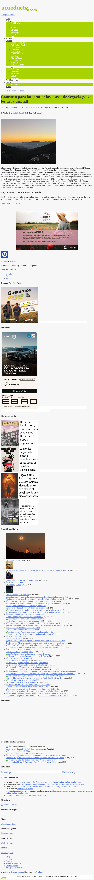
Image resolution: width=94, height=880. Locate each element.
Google (9, 274)
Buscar (8, 82)
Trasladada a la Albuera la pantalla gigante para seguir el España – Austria (34, 643)
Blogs (8, 857)
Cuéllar (13, 76)
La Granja (15, 71)
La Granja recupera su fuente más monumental (24, 621)
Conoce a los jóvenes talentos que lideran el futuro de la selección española (35, 758)
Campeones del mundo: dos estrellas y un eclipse (25, 608)
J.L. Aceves (15, 47)
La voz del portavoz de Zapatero (18, 660)
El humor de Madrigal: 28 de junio (19, 652)
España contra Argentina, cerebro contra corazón (24, 617)
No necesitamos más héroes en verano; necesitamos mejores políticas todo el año (37, 570)
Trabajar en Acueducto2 (15, 868)
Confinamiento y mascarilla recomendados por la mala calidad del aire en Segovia (37, 599)
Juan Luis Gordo (17, 65)
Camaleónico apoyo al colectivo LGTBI (21, 682)
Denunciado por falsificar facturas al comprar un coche (27, 687)
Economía (15, 32)
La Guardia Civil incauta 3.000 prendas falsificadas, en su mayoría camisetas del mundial (40, 674)
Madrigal (14, 63)
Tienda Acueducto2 (13, 863)
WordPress (39, 872)
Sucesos (9, 38)
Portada (9, 859)
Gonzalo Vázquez (18, 43)
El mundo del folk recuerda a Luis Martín (22, 630)
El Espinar (15, 69)
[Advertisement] (47, 721)
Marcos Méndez (17, 54)
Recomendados (17, 84)
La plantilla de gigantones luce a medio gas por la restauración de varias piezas (36, 695)
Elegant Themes (17, 872)
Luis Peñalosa (16, 60)
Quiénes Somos (12, 866)
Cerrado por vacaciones (15, 638)
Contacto (9, 861)
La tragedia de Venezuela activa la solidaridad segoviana (27, 669)
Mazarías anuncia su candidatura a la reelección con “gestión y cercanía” (34, 612)
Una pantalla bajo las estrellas (17, 595)
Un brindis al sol (12, 560)
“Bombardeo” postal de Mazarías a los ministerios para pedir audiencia (33, 647)
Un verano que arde (13, 585)
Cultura (14, 25)
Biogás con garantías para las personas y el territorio (26, 665)
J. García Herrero (17, 49)
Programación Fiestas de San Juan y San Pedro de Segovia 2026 (31, 762)
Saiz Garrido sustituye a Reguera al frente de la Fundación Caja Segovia (34, 678)
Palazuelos (15, 73)
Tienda (8, 87)
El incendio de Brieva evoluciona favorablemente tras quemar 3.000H (33, 603)
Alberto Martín (16, 58)
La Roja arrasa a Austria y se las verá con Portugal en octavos (29, 634)
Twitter (8, 278)
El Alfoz (14, 27)
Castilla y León (17, 23)
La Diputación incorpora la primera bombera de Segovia (27, 656)
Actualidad (11, 107)
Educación (15, 34)
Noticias (9, 21)
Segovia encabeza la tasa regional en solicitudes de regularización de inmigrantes (37, 625)
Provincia (9, 67)
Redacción (18, 112)
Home (3, 107)
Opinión (9, 41)
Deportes (14, 30)
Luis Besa (14, 56)
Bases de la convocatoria (10, 203)
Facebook (9, 276)
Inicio (8, 19)
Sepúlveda (15, 78)
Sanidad (14, 36)
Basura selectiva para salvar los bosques (21, 580)
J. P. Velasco (15, 52)
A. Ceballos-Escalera (19, 45)
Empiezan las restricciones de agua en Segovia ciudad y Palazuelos (32, 691)
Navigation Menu (8, 15)
